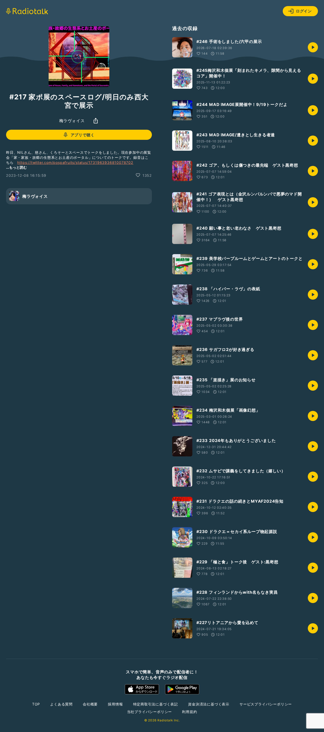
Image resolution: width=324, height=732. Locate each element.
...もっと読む (16, 167)
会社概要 (90, 704)
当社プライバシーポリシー (149, 711)
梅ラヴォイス (72, 120)
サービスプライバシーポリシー (265, 704)
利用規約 (189, 711)
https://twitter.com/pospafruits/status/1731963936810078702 (75, 162)
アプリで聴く (83, 134)
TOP (36, 704)
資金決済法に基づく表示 (208, 704)
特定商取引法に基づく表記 (155, 704)
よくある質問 (61, 704)
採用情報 (115, 704)
